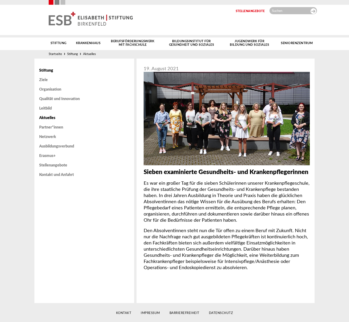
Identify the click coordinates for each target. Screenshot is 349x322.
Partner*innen (51, 127)
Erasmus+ (47, 156)
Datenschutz (221, 313)
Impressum (150, 313)
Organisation (50, 89)
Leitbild (45, 108)
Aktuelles (89, 54)
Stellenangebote (53, 165)
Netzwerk (47, 137)
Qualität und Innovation (59, 99)
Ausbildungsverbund (56, 146)
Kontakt (124, 313)
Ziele (43, 80)
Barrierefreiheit (184, 313)
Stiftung (72, 54)
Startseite (55, 54)
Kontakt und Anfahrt (56, 175)
